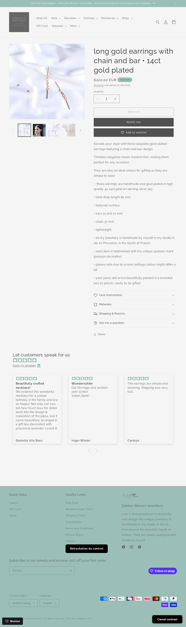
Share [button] (101, 334)
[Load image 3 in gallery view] (54, 130)
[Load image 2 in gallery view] (39, 130)
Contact (71, 541)
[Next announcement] (176, 3)
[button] (55, 18)
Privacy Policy (75, 534)
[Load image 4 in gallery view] (68, 130)
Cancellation (74, 522)
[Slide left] (13, 130)
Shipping (99, 85)
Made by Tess (85, 618)
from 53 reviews (24, 365)
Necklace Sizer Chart (79, 509)
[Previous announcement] (10, 3)
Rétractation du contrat (87, 548)
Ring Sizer (72, 502)
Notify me (134, 122)
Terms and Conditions (80, 528)
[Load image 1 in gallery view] (24, 130)
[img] (95, 360)
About (13, 515)
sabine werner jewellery (30, 618)
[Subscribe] (70, 570)
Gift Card (15, 509)
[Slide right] (81, 130)
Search (13, 502)
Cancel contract (167, 619)
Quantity (99, 91)
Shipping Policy (76, 515)
